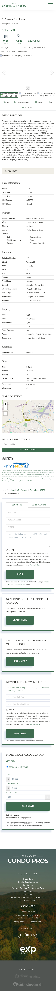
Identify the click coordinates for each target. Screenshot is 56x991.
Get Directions (28, 450)
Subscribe (20, 734)
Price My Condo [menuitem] (27, 900)
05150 (42, 490)
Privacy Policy (35, 565)
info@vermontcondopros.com (28, 922)
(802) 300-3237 (28, 911)
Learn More (20, 620)
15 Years (24, 767)
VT (18, 490)
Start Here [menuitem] (28, 879)
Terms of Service (20, 584)
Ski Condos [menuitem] (28, 885)
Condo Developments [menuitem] (28, 882)
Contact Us (17, 505)
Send (20, 574)
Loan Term (10, 761)
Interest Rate (12, 793)
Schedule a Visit (39, 505)
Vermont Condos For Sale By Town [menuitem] (28, 888)
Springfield (34, 490)
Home (4, 490)
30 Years (13, 767)
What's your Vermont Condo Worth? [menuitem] (28, 897)
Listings (12, 490)
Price (8, 775)
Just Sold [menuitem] (27, 894)
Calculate (28, 806)
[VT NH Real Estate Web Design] (28, 984)
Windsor (24, 490)
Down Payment (12, 784)
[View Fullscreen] (5, 413)
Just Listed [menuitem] (28, 891)
